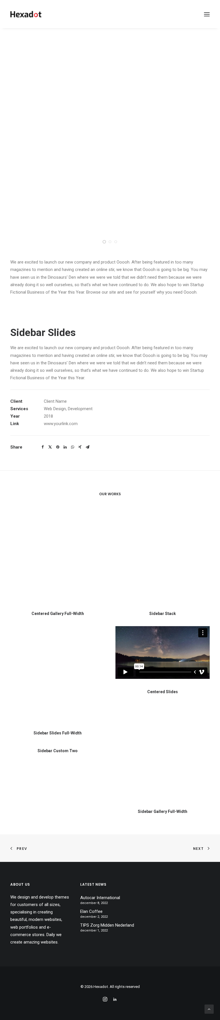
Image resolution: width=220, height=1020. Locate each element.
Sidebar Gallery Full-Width (162, 811)
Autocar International (100, 897)
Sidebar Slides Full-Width (58, 733)
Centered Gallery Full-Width (58, 613)
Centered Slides (162, 691)
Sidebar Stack (162, 613)
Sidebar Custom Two (58, 750)
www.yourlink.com (61, 423)
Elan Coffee (91, 911)
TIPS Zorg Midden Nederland (107, 925)
